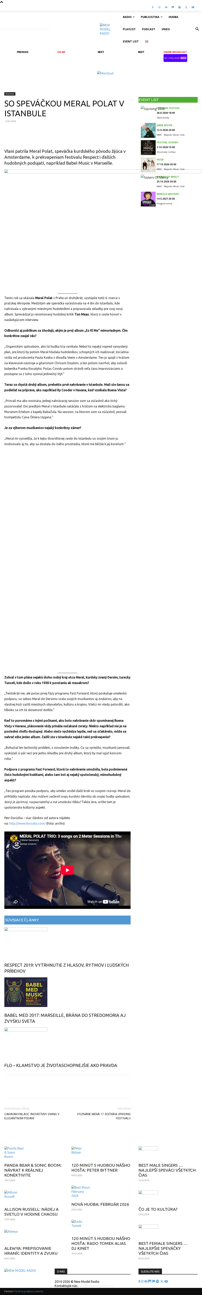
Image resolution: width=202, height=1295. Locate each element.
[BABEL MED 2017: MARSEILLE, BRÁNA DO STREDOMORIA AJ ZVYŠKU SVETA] (67, 992)
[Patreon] (172, 7)
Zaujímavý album (19, 1140)
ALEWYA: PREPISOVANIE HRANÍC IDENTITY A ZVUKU (31, 1251)
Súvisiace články (22, 920)
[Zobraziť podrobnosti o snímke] (105, 73)
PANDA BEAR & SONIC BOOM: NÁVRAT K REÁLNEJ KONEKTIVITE (33, 1170)
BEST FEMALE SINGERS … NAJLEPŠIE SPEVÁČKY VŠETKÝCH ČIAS (163, 1248)
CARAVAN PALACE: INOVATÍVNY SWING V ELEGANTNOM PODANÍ (32, 1116)
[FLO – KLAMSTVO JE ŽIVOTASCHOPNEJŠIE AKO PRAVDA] (67, 1042)
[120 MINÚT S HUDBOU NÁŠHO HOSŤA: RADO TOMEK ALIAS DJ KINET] (101, 1226)
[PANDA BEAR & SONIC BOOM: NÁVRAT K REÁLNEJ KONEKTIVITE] (34, 1153)
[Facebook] (152, 7)
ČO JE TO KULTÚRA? (158, 1209)
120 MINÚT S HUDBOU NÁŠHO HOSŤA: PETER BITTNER (100, 1167)
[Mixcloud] (199, 7)
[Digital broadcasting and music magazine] (110, 29)
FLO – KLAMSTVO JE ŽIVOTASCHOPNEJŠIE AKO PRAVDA (60, 1065)
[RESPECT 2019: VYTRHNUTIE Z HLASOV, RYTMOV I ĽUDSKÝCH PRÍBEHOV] (67, 942)
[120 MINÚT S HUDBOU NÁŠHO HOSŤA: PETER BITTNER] (101, 1153)
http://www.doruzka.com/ (27, 823)
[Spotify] (179, 7)
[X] (186, 7)
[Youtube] (193, 7)
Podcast (79, 1140)
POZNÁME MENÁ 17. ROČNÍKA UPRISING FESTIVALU (104, 1116)
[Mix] (150, 1281)
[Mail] (166, 7)
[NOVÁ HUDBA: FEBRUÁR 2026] (101, 1192)
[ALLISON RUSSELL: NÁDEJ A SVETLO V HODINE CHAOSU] (34, 1197)
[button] (197, 29)
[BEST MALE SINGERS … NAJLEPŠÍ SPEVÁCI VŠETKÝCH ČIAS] (168, 1153)
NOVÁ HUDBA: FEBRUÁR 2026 (100, 1204)
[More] (117, 137)
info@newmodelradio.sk (96, 1285)
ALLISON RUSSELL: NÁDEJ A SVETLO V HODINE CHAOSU (31, 1211)
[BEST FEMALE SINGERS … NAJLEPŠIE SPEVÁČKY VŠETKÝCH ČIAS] (168, 1231)
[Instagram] (159, 7)
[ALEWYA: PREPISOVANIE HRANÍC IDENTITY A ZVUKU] (34, 1236)
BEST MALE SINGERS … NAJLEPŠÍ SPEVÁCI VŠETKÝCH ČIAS (167, 1170)
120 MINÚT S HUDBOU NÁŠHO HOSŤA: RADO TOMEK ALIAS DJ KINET (100, 1243)
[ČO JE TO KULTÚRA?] (168, 1197)
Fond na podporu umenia (28, 1291)
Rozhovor (10, 93)
